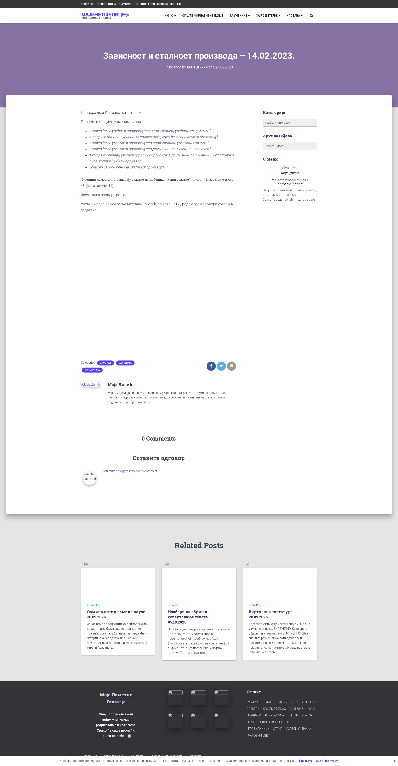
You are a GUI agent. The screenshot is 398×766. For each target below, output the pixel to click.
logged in (125, 471)
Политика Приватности (152, 4)
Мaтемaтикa (92, 370)
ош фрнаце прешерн (275, 722)
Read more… (106, 647)
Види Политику (327, 760)
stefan (293, 715)
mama (311, 708)
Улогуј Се (87, 4)
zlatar (307, 715)
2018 (299, 702)
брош (252, 722)
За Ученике (238, 15)
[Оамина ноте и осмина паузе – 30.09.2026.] (118, 579)
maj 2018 (296, 708)
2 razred (254, 702)
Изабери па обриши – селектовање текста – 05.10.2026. (189, 617)
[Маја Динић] (90, 384)
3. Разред (105, 363)
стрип (278, 728)
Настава (293, 15)
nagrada (255, 715)
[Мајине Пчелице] (105, 15)
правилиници (258, 728)
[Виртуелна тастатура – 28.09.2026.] (280, 579)
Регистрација (106, 4)
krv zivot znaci (274, 708)
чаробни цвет (259, 735)
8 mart (270, 702)
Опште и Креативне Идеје (202, 15)
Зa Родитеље (267, 15)
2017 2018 (285, 702)
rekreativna (274, 715)
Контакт (175, 4)
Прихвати (306, 760)
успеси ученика (298, 728)
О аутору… (126, 4)
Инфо (169, 15)
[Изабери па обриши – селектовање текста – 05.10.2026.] (199, 579)
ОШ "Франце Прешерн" (290, 183)
